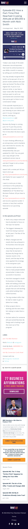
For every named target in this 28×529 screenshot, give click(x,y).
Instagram (17, 342)
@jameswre (8, 118)
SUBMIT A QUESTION (14, 460)
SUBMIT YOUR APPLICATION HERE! (14, 441)
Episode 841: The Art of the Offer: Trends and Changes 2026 (14, 484)
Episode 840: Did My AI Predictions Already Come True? (14, 494)
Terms (14, 516)
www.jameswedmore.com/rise (13, 137)
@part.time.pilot (8, 120)
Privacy (14, 520)
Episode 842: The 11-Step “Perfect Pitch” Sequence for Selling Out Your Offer (13, 474)
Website (10, 342)
